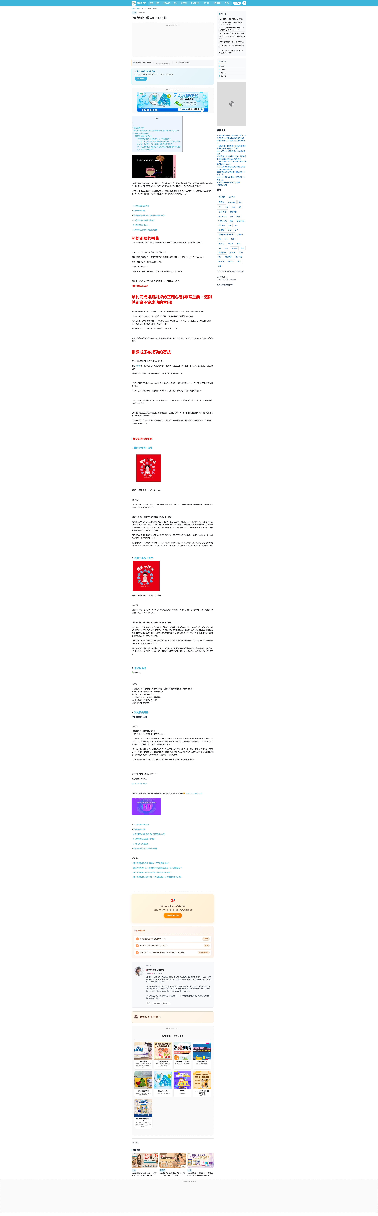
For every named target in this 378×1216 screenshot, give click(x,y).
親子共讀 (206, 3)
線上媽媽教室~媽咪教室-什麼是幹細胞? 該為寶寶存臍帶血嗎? (159, 147)
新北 (226, 239)
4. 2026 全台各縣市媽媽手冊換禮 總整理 (231, 33)
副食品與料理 (195, 3)
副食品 (221, 202)
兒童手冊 (232, 197)
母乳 (219, 248)
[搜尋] (244, 3)
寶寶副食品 (240, 221)
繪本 (226, 248)
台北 (226, 207)
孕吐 (231, 216)
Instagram (166, 1003)
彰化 (229, 230)
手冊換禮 (223, 69)
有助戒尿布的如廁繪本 (143, 136)
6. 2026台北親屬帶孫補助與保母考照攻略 (231, 42)
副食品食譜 (231, 202)
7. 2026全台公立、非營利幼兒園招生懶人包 (231, 46)
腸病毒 (241, 252)
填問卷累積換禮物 (139, 211)
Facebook (157, 1003)
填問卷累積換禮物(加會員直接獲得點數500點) (149, 215)
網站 (148, 1003)
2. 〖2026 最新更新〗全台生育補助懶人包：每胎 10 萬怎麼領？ (231, 23)
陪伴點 (227, 3)
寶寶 (231, 221)
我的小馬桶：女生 (143, 447)
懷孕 (157, 3)
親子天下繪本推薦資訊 (139, 784)
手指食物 (240, 234)
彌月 (236, 225)
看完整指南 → (141, 79)
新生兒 (233, 239)
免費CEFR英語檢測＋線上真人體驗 (145, 230)
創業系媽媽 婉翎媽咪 (145, 149)
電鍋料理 (230, 261)
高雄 (219, 266)
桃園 (238, 244)
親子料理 (238, 257)
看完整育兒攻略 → (173, 915)
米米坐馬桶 (140, 668)
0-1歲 (137, 9)
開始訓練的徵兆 (138, 128)
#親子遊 (222, 197)
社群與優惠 (217, 3)
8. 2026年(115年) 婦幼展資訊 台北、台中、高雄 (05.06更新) (231, 52)
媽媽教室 (223, 66)
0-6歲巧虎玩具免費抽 (140, 225)
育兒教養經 (222, 253)
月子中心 (221, 244)
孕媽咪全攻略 (222, 221)
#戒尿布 (135, 1142)
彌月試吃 (221, 230)
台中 (220, 207)
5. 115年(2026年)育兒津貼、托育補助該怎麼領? (232, 37)
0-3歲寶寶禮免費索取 (141, 206)
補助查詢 (223, 76)
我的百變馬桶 (141, 712)
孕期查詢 (223, 73)
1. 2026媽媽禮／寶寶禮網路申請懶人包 (231, 19)
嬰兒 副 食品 (222, 217)
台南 (233, 207)
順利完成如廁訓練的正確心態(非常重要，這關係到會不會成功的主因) (156, 131)
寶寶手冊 (221, 225)
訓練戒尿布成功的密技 (141, 133)
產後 (175, 3)
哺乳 (239, 207)
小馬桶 (137, 366)
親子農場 (221, 261)
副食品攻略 (167, 3)
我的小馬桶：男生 (143, 558)
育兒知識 (232, 252)
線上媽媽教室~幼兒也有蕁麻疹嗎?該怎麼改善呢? (155, 144)
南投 (240, 202)
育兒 (242, 248)
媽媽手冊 (222, 212)
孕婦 (238, 217)
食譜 (239, 261)
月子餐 (230, 244)
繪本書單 (234, 248)
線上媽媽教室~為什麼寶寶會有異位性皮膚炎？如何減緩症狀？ (159, 141)
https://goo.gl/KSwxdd (194, 793)
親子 (219, 257)
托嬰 (219, 239)
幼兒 (229, 225)
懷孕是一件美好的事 (226, 234)
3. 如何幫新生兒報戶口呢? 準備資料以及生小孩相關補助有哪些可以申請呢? (232, 29)
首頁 (151, 3)
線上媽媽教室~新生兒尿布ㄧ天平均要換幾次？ (154, 139)
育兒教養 (184, 3)
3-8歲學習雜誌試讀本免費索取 (144, 220)
